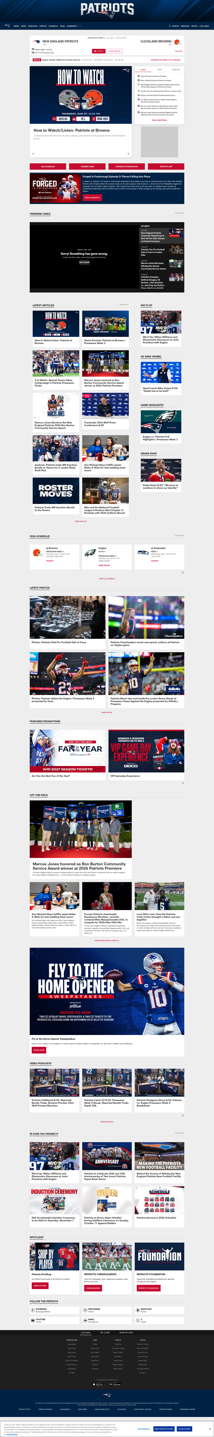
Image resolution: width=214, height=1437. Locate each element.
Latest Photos (71, 1356)
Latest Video (72, 1348)
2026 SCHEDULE (48, 166)
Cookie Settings (165, 1409)
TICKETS (155, 561)
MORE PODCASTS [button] (107, 1122)
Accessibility (65, 1409)
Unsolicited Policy (102, 1409)
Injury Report (95, 1352)
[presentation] (33, 154)
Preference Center (187, 1409)
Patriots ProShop (142, 1344)
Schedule (95, 1364)
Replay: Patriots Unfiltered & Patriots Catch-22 (61, 60)
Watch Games (118, 1369)
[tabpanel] (159, 98)
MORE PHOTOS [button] (107, 712)
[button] (84, 262)
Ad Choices (122, 1409)
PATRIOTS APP (166, 166)
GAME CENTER (114, 51)
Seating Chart (118, 1360)
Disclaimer (82, 1409)
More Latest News (159, 120)
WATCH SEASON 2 (92, 198)
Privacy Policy (25, 1409)
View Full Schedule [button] (107, 579)
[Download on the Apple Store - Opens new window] (98, 1384)
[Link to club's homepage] (7, 26)
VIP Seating (118, 1356)
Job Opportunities (143, 1369)
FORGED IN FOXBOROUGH (127, 166)
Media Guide (143, 1364)
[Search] (170, 25)
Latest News (72, 1344)
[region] (107, 1429)
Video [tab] (159, 69)
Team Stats (95, 1356)
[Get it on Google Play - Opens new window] (115, 1385)
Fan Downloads (143, 1356)
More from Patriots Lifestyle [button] (107, 940)
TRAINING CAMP (87, 166)
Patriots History (72, 1364)
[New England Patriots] (107, 1396)
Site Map (72, 1373)
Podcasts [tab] (176, 69)
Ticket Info (118, 1344)
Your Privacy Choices (142, 1409)
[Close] (210, 1429)
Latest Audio (72, 1352)
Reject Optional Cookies (164, 1429)
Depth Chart (95, 1348)
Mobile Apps (143, 1360)
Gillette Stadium (118, 1364)
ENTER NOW (39, 1050)
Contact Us (143, 1373)
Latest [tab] (143, 69)
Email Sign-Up (143, 1352)
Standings (95, 1369)
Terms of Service (45, 1409)
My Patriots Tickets (118, 1348)
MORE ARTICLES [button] (81, 521)
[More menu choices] (80, 26)
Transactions (95, 1360)
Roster (95, 1344)
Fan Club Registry (143, 1348)
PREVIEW (178, 51)
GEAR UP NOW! (40, 1286)
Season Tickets (118, 1352)
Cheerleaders (93, 1288)
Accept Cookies (184, 1429)
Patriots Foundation (149, 1288)
